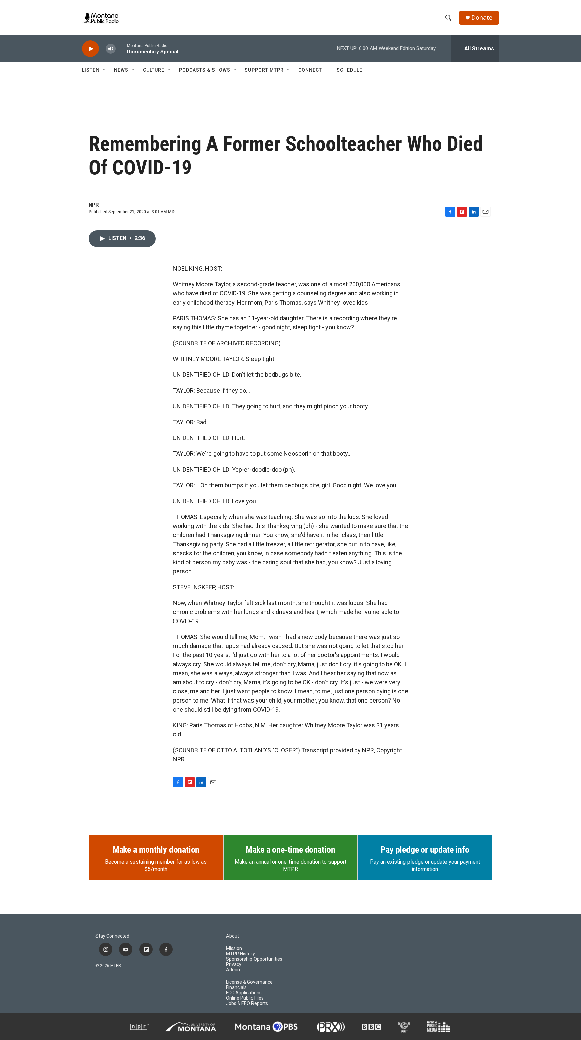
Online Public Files (245, 998)
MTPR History (240, 953)
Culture (153, 70)
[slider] (121, 48)
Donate (481, 17)
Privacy (233, 964)
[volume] (110, 48)
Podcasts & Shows (204, 70)
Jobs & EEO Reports (247, 1003)
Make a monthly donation (156, 850)
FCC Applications (244, 992)
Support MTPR (264, 70)
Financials (236, 987)
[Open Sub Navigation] (104, 70)
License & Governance (249, 982)
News (121, 70)
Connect (310, 70)
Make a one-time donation (290, 850)
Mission (234, 948)
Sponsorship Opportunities (254, 959)
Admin (233, 969)
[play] (90, 49)
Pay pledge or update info (425, 850)
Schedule (349, 70)
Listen (91, 70)
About (232, 936)
